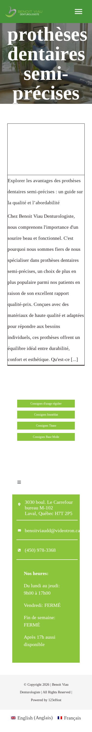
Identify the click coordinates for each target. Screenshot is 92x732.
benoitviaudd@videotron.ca (52, 530)
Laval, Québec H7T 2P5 (48, 513)
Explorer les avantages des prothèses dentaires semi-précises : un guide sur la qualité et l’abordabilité (45, 191)
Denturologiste (30, 692)
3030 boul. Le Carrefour (49, 502)
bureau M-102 (39, 507)
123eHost (54, 700)
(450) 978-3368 (40, 550)
